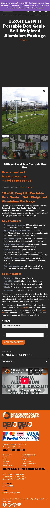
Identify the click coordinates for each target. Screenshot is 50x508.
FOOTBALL (9, 15)
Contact (6, 461)
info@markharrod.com (11, 492)
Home (3, 15)
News (4, 459)
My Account (7, 455)
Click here (5, 3)
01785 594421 (8, 486)
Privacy (24, 465)
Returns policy (27, 461)
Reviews (5, 463)
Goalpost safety (9, 465)
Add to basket (13, 342)
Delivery (25, 459)
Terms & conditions (29, 463)
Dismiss (41, 8)
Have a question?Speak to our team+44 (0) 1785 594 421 (16, 176)
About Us (6, 457)
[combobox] (25, 326)
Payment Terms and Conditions (29, 456)
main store (24, 308)
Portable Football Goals (21, 15)
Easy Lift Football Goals (38, 15)
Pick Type (6, 321)
